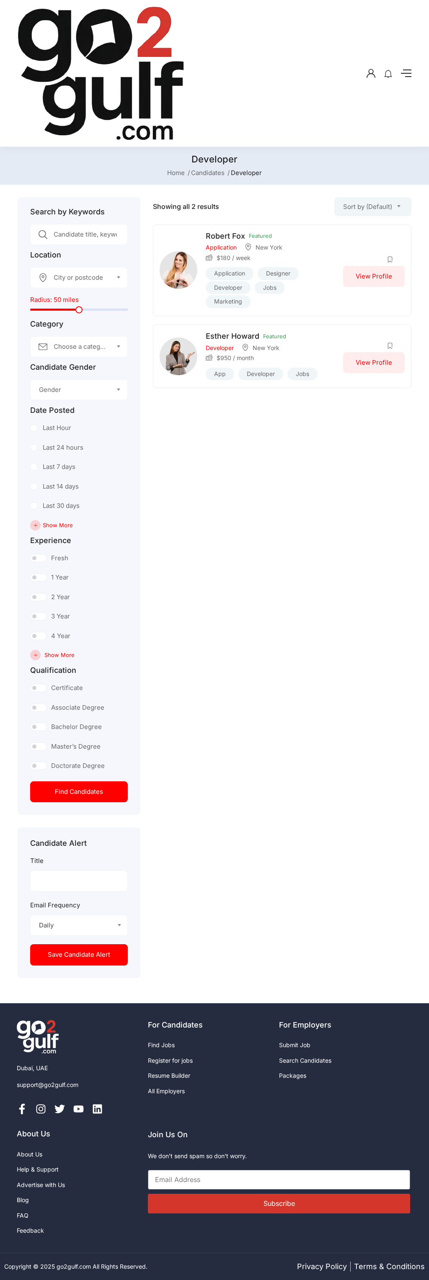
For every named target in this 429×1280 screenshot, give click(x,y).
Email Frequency (55, 905)
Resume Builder (169, 1075)
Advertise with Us (41, 1184)
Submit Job (294, 1044)
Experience (50, 540)
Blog (23, 1199)
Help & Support (38, 1169)
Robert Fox (225, 236)
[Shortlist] (390, 259)
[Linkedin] (97, 1109)
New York (269, 247)
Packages (292, 1075)
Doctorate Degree (78, 766)
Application (221, 247)
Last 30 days (61, 506)
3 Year (60, 616)
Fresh (59, 558)
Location (45, 255)
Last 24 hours (63, 447)
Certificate (67, 688)
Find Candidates (79, 792)
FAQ (22, 1215)
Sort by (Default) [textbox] (367, 207)
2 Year (60, 597)
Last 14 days (61, 486)
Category (46, 324)
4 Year (60, 636)
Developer (228, 287)
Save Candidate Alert (79, 954)
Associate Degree (77, 707)
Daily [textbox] (46, 925)
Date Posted (52, 410)
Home (176, 173)
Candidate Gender (63, 367)
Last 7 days (59, 467)
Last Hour (57, 428)
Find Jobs (161, 1044)
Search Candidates (305, 1060)
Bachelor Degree (76, 727)
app (220, 373)
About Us (29, 1154)
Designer (278, 273)
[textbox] (74, 278)
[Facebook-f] (22, 1109)
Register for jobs (170, 1060)
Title (37, 861)
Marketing (228, 301)
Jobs (270, 287)
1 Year (60, 577)
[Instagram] (41, 1109)
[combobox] (79, 277)
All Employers (166, 1091)
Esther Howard (232, 336)
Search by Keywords (67, 212)
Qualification (53, 670)
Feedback (30, 1230)
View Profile (374, 276)
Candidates (208, 173)
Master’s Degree (76, 746)
